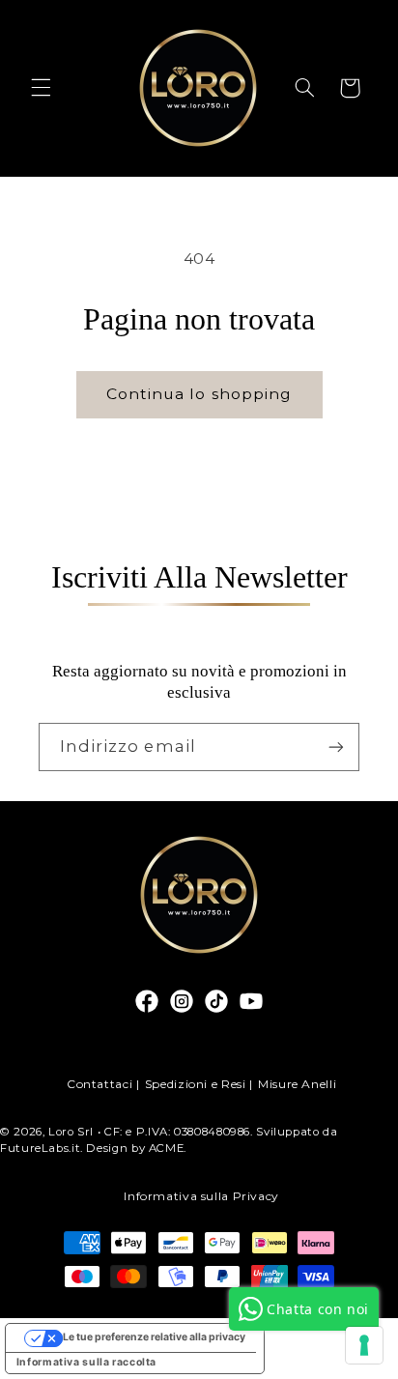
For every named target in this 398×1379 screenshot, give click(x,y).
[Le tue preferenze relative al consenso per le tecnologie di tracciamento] (364, 1345)
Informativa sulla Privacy (201, 1196)
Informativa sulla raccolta (86, 1362)
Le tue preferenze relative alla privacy (154, 1337)
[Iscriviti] (336, 746)
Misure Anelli (297, 1084)
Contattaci (99, 1084)
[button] (40, 88)
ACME (167, 1148)
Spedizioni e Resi (195, 1084)
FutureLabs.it (40, 1148)
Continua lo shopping (199, 394)
